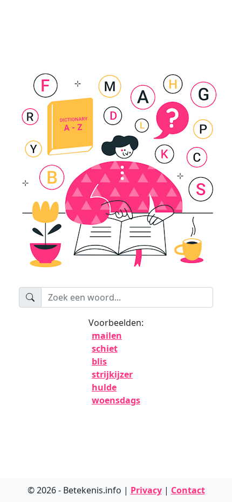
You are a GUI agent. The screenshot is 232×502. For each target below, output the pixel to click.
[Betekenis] (116, 175)
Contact (188, 490)
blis (99, 361)
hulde (104, 387)
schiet (105, 348)
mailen (107, 335)
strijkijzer (112, 374)
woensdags (116, 400)
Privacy (146, 490)
